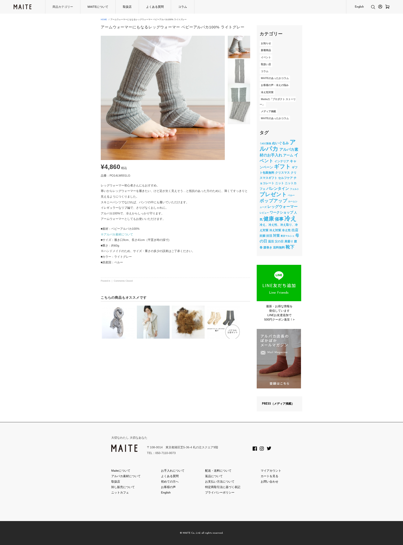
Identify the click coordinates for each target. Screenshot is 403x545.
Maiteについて (120, 470)
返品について (214, 476)
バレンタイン (277, 188)
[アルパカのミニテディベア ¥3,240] (188, 322)
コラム (182, 6)
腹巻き (267, 247)
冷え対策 (275, 230)
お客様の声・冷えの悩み (275, 85)
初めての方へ (170, 481)
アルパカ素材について (126, 476)
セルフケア (285, 177)
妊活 (269, 235)
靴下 (290, 246)
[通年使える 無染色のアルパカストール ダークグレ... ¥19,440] (118, 322)
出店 (295, 230)
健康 (268, 219)
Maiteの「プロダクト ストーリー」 (278, 102)
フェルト (294, 189)
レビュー (264, 212)
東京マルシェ (287, 236)
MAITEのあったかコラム (275, 78)
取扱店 (127, 6)
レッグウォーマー (282, 207)
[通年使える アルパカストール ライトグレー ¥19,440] (153, 322)
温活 (271, 241)
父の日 (279, 241)
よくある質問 (155, 6)
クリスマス (282, 172)
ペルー (291, 195)
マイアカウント (271, 470)
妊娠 (263, 235)
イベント (266, 57)
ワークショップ (281, 212)
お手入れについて (172, 470)
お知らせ (266, 43)
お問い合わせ (269, 481)
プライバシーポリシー (219, 492)
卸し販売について (123, 487)
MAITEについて (98, 6)
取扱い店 (266, 64)
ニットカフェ (120, 492)
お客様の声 (168, 487)
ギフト (282, 166)
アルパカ (278, 145)
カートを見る (269, 476)
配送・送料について (218, 470)
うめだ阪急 (265, 143)
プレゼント (273, 194)
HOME (104, 19)
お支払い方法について (219, 481)
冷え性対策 (267, 92)
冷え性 (286, 230)
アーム (288, 155)
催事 (279, 218)
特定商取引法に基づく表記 (222, 487)
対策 (276, 235)
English (359, 6)
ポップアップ (273, 200)
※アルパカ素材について (117, 234)
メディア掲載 (268, 111)
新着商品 (266, 50)
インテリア (281, 161)
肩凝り (288, 241)
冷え (290, 218)
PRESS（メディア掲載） (278, 403)
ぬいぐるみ (280, 143)
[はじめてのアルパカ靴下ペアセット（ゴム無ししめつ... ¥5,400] (223, 322)
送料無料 (279, 247)
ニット (279, 183)
